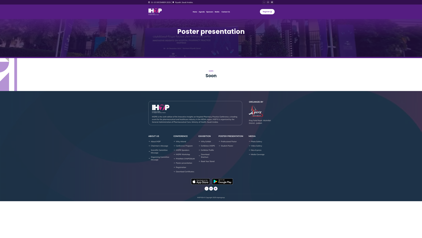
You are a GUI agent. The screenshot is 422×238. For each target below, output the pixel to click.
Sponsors (209, 12)
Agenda (202, 12)
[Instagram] (268, 2)
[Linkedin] (272, 2)
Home (195, 12)
